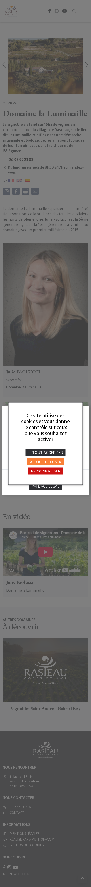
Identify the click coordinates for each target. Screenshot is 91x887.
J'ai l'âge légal (45, 486)
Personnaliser (45, 471)
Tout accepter (47, 452)
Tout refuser (47, 462)
